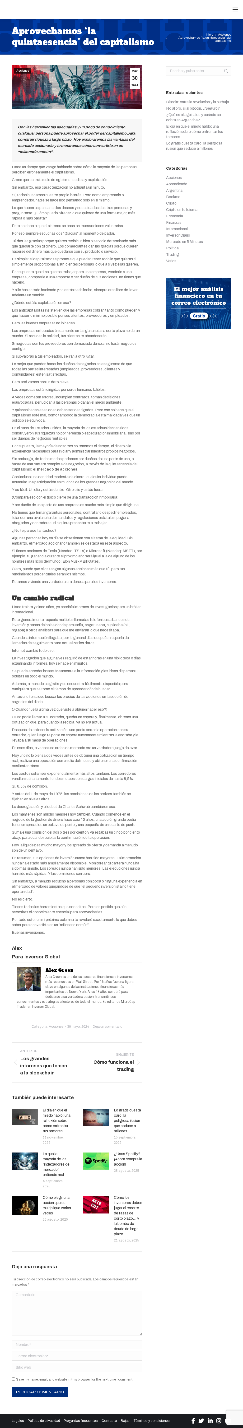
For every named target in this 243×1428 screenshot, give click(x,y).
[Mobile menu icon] (235, 9)
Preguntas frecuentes (81, 1421)
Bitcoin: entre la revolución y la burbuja (197, 102)
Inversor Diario (178, 235)
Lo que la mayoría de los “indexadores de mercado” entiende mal (56, 1164)
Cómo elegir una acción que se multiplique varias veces (57, 1205)
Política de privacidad (44, 1421)
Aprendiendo (176, 184)
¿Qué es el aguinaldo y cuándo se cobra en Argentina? (193, 117)
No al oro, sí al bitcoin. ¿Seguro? (193, 108)
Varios (171, 261)
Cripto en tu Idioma (181, 210)
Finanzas (173, 222)
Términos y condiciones (151, 1421)
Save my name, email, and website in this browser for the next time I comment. (74, 1379)
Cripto (171, 203)
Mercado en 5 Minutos (184, 242)
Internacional (177, 229)
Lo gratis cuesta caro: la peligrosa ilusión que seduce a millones (127, 1120)
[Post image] (25, 1117)
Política (172, 248)
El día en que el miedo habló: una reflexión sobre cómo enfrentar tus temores (56, 1120)
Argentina (174, 190)
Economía (174, 216)
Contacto (109, 1421)
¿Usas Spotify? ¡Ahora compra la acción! (128, 1159)
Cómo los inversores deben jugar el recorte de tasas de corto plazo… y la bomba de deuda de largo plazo (128, 1215)
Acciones (22, 70)
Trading (172, 254)
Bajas (125, 1421)
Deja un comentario (107, 1026)
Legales (18, 1421)
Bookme (173, 197)
